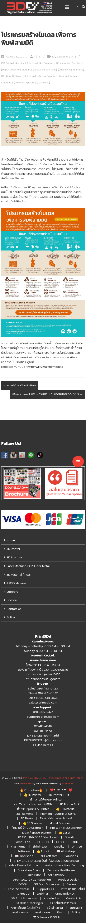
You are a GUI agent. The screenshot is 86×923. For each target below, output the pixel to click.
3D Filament (24, 813)
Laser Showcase (19, 888)
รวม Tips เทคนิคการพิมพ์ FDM (32, 804)
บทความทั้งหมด (65, 893)
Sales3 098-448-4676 (43, 697)
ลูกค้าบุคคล (42, 912)
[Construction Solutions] (69, 63)
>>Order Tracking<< (29, 902)
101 (53, 57)
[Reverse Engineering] (25, 82)
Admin (37, 56)
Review (71, 884)
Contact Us (14, 608)
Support (12, 591)
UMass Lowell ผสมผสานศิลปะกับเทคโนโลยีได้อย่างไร (47, 394)
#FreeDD (23, 893)
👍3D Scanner (32, 823)
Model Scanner (59, 823)
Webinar (42, 893)
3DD (75, 841)
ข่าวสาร (72, 57)
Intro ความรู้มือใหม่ (73, 888)
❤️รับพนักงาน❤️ (61, 790)
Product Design (68, 879)
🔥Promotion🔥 (31, 790)
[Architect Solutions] (26, 63)
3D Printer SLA (69, 804)
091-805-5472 (43, 711)
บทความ (11, 600)
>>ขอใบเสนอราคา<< (63, 902)
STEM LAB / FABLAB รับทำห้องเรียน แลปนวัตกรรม (46, 860)
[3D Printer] (7, 63)
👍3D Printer (32, 794)
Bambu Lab (22, 841)
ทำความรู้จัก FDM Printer (46, 799)
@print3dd (51, 735)
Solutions (71, 855)
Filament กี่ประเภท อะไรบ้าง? (58, 813)
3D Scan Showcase (46, 884)
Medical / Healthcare (61, 870)
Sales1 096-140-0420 (43, 688)
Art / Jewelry (56, 874)
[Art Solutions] (47, 63)
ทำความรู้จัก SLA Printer (33, 808)
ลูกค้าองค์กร (20, 912)
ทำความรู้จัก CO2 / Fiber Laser (38, 837)
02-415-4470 (43, 730)
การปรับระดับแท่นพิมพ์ (19, 385)
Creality (59, 846)
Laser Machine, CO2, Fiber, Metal (28, 565)
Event (60, 912)
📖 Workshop (65, 851)
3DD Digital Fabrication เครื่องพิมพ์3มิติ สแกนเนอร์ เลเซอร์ (53, 778)
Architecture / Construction (32, 879)
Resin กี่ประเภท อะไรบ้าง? (56, 818)
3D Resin (27, 818)
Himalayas (26, 783)
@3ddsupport (53, 740)
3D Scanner (14, 557)
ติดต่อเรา (76, 907)
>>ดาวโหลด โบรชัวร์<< (25, 907)
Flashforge (18, 846)
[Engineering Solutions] (71, 69)
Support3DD (45, 888)
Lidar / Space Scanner (37, 832)
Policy (10, 617)
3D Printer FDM (58, 794)
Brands (70, 837)
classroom (62, 57)
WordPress (67, 783)
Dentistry (34, 874)
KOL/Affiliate (48, 855)
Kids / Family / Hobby (23, 865)
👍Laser (64, 832)
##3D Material (16, 583)
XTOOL (60, 841)
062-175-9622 (48, 693)
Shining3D (40, 846)
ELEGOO (43, 841)
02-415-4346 (43, 726)
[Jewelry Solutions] (25, 76)
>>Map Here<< (43, 744)
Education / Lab (29, 870)
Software (24, 851)
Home (10, 540)
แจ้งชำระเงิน (55, 907)
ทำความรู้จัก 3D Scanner (27, 827)
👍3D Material (65, 808)
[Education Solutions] (45, 69)
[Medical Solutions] (47, 76)
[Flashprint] (7, 76)
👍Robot (43, 851)
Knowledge (51, 898)
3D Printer (13, 548)
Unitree (77, 846)
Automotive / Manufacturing (64, 865)
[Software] (44, 82)
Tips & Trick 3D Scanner (66, 827)
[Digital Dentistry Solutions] (16, 69)
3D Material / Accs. (18, 574)
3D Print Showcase (24, 898)
